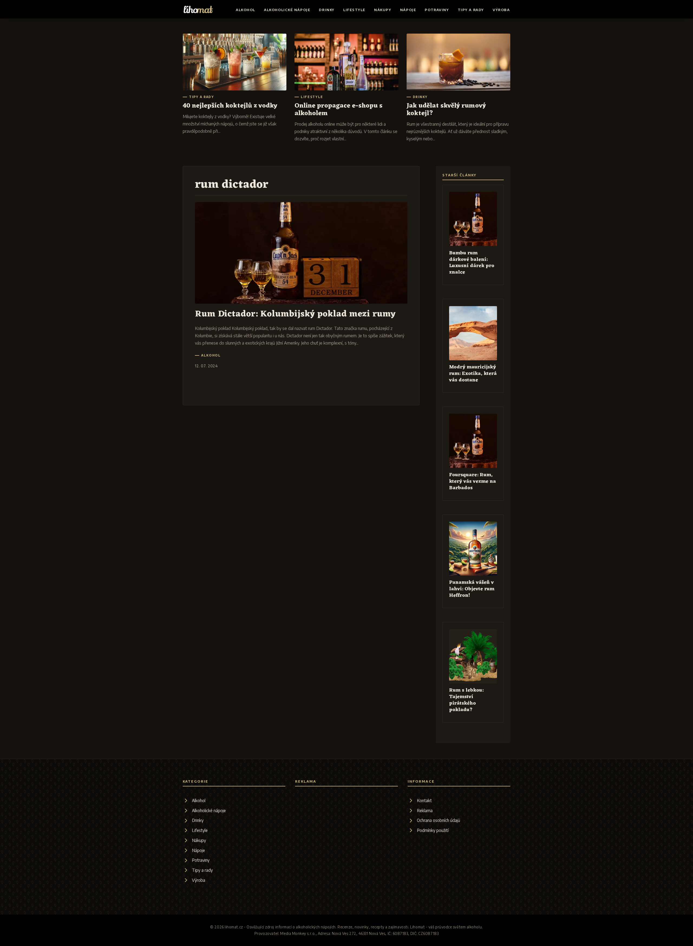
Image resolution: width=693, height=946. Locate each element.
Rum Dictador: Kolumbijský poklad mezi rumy (295, 314)
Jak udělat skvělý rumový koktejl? (446, 109)
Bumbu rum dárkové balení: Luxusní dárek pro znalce (471, 263)
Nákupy (382, 10)
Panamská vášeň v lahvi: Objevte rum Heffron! (471, 589)
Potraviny (437, 10)
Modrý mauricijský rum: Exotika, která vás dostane (473, 374)
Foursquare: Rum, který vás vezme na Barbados (472, 482)
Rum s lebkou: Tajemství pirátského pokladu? (466, 700)
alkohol (211, 355)
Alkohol (245, 10)
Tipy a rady (471, 10)
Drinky (326, 10)
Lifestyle (354, 10)
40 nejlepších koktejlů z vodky (230, 106)
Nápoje (408, 10)
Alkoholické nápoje (287, 10)
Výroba (501, 10)
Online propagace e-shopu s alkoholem (339, 109)
